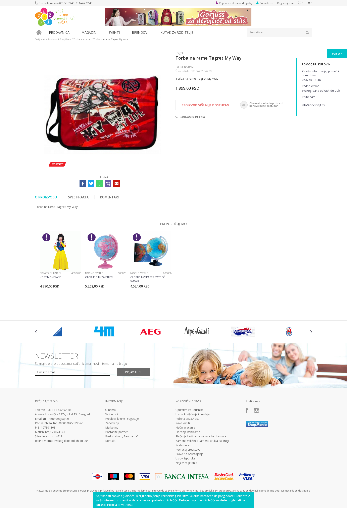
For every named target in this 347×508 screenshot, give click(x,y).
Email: (102, 45)
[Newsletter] (212, 40)
